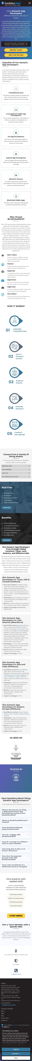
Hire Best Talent (16, 50)
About (3, 1011)
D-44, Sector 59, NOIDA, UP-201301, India (15, 954)
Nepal (12, 675)
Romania (26, 714)
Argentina (21, 625)
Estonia (6, 714)
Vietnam (17, 678)
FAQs (2, 1013)
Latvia (11, 714)
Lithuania (16, 714)
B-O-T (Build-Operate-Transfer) (10, 476)
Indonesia (7, 675)
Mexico (23, 636)
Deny (16, 1058)
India (22, 671)
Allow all (16, 1049)
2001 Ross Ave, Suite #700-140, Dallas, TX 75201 (10, 987)
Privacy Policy (5, 1018)
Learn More (6, 507)
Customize (15, 1053)
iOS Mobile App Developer (16, 902)
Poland (21, 714)
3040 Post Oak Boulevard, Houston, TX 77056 (10, 991)
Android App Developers (16, 905)
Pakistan (16, 675)
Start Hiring (16, 915)
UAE (22, 677)
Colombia (20, 631)
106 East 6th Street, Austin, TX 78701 (8, 985)
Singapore (23, 675)
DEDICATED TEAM (7, 466)
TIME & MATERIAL (7, 469)
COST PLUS (5, 473)
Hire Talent (16, 964)
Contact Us (4, 1020)
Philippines (11, 677)
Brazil (15, 627)
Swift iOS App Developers (16, 894)
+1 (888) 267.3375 (16, 974)
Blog (2, 1015)
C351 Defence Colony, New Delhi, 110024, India (10, 1000)
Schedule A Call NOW (7, 1008)
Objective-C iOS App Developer (16, 898)
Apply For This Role (16, 55)
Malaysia (24, 670)
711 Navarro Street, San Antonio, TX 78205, (9, 995)
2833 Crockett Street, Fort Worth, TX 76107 (9, 989)
